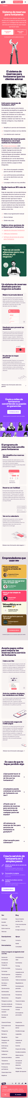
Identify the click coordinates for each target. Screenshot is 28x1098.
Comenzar (4, 919)
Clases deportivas (6, 1072)
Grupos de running (20, 1049)
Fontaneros (19, 969)
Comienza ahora (7, 31)
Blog (17, 915)
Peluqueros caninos (6, 1001)
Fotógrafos (19, 1068)
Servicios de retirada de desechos (19, 1063)
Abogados (18, 998)
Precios (3, 940)
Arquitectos (19, 1022)
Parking (18, 966)
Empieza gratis (18, 2)
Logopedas (19, 1034)
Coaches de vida (5, 994)
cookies (10, 1089)
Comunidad (19, 946)
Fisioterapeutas (5, 974)
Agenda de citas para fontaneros (14, 230)
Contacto (18, 940)
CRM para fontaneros (10, 233)
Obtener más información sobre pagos (13, 751)
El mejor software (20, 930)
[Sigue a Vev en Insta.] (19, 1083)
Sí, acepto (18, 1094)
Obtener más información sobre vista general (11, 385)
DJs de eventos (5, 988)
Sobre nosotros (5, 928)
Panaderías (19, 994)
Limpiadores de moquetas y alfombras (20, 974)
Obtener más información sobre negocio (13, 545)
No (5, 1094)
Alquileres (4, 1075)
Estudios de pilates (21, 1052)
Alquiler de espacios (21, 1071)
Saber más (4, 925)
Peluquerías (4, 1031)
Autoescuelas (5, 991)
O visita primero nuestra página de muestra (14, 36)
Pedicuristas (4, 1051)
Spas (17, 1037)
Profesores (19, 1004)
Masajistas (4, 1037)
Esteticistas (19, 963)
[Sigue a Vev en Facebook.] (15, 1083)
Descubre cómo (20, 32)
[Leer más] (24, 322)
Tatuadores (4, 1060)
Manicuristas (4, 998)
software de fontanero (10, 146)
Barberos (4, 1034)
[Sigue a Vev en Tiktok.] (22, 1083)
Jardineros (4, 1054)
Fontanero (5, 5)
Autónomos (19, 991)
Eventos (18, 1046)
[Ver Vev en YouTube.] (25, 1083)
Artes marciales (5, 968)
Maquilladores (19, 983)
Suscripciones (6, 936)
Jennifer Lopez (20, 817)
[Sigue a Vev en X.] (12, 1083)
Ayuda (17, 943)
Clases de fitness (6, 1022)
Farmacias (4, 971)
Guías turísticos (5, 1063)
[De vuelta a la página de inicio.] (3, 2)
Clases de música (20, 1001)
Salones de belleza (6, 1057)
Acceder (3, 922)
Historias (3, 931)
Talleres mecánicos (21, 980)
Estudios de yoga (20, 1031)
